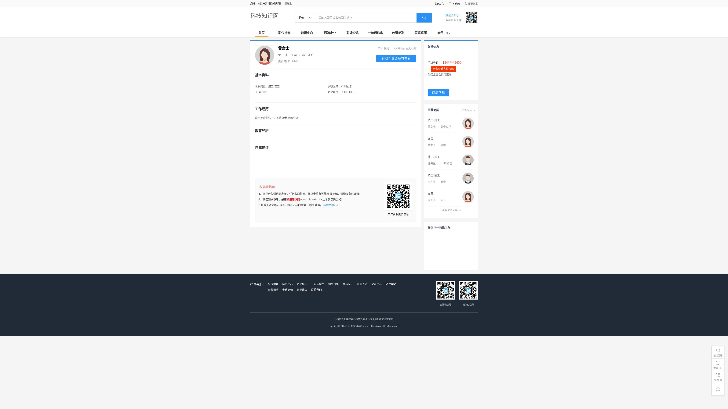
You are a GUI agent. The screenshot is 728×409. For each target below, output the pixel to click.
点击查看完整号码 (443, 68)
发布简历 (348, 284)
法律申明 (391, 284)
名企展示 (302, 284)
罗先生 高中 (437, 181)
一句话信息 (375, 32)
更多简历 (466, 110)
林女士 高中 (437, 145)
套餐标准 (273, 289)
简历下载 (438, 92)
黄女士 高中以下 (439, 126)
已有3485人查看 (407, 48)
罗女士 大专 (437, 200)
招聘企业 (330, 32)
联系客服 (421, 32)
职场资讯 (353, 32)
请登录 (288, 3)
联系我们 (316, 289)
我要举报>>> (331, 205)
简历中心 (307, 32)
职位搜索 (284, 32)
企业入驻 (362, 284)
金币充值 (287, 289)
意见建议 (302, 289)
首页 (262, 32)
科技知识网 (264, 16)
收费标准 (398, 32)
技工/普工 (434, 120)
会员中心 (444, 32)
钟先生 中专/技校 (440, 163)
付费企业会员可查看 (396, 58)
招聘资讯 (333, 284)
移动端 (456, 3)
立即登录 (293, 117)
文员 (430, 138)
